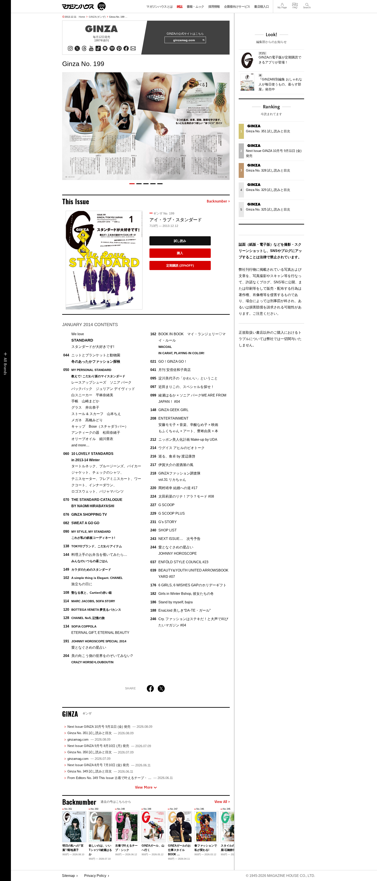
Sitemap (68, 876)
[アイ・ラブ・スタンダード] (104, 260)
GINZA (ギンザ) (97, 16)
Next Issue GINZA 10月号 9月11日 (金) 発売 (109, 726)
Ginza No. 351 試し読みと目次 (100, 733)
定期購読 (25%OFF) (180, 265)
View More (144, 787)
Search (307, 4)
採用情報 (214, 6)
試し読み (180, 241)
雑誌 (180, 6)
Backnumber (217, 201)
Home (82, 16)
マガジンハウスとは (159, 6)
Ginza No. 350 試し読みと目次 (100, 752)
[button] (132, 183)
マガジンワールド (84, 6)
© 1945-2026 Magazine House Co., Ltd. (280, 876)
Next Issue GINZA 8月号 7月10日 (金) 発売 (109, 765)
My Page (282, 4)
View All (220, 802)
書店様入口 (261, 6)
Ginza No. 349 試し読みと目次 (100, 771)
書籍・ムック (195, 6)
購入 (180, 253)
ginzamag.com (184, 40)
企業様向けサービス (237, 6)
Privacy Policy (95, 876)
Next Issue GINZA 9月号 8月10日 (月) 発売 (109, 746)
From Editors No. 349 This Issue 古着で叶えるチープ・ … (120, 778)
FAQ (295, 4)
